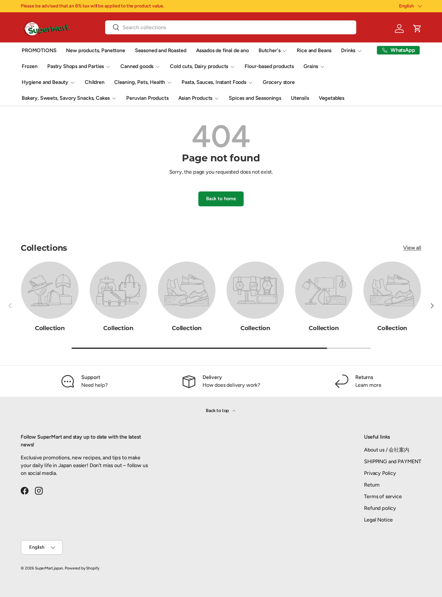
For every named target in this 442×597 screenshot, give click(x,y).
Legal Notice (378, 520)
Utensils (300, 98)
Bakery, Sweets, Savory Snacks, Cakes (66, 98)
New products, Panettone (95, 50)
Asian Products (195, 98)
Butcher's (270, 50)
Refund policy (380, 508)
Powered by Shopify (82, 568)
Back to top (218, 410)
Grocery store (279, 82)
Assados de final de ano (222, 50)
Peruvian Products (147, 98)
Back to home (221, 198)
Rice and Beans (314, 50)
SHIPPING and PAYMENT (392, 461)
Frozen (30, 66)
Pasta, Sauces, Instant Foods (214, 82)
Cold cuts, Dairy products (199, 66)
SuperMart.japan (49, 568)
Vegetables (331, 98)
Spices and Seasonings (255, 98)
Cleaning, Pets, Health (139, 82)
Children (95, 82)
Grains (311, 66)
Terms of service (383, 496)
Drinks (348, 50)
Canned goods (136, 66)
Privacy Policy (380, 473)
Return (372, 485)
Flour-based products (269, 66)
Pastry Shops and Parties (75, 66)
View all (412, 248)
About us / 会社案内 (386, 450)
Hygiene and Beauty (45, 82)
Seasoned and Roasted (160, 50)
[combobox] (230, 27)
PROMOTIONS (39, 50)
